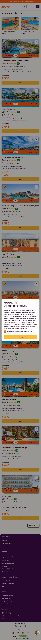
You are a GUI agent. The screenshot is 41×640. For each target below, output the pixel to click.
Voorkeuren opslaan (20, 337)
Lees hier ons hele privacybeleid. (18, 328)
